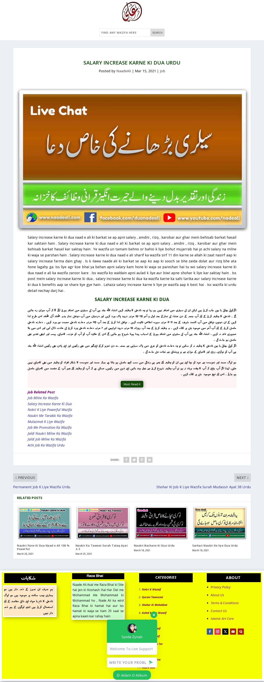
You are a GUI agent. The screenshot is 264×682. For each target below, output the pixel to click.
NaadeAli (123, 71)
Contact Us (219, 611)
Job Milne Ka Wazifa (43, 397)
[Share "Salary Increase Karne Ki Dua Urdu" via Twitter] (134, 460)
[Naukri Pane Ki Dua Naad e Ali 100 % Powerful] (44, 523)
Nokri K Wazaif (151, 589)
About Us (217, 595)
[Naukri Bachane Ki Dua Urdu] (161, 523)
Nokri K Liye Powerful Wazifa (50, 409)
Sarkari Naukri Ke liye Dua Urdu (215, 545)
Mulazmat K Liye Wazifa (46, 421)
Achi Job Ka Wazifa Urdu (46, 445)
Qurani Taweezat (152, 597)
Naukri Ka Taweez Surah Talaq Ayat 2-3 (102, 547)
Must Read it (132, 384)
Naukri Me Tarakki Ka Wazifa (50, 415)
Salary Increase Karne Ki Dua (50, 403)
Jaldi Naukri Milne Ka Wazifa (50, 433)
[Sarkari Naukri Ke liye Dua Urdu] (219, 523)
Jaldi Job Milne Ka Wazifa (47, 439)
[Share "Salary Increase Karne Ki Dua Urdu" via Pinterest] (142, 460)
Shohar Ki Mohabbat (154, 605)
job (162, 71)
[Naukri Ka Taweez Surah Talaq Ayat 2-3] (103, 523)
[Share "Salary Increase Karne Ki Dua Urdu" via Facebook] (126, 460)
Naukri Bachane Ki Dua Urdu (154, 545)
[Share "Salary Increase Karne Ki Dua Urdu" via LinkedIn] (149, 460)
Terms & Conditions (225, 603)
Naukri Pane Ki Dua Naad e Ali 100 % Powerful (43, 547)
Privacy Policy (221, 587)
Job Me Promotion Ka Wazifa (50, 427)
